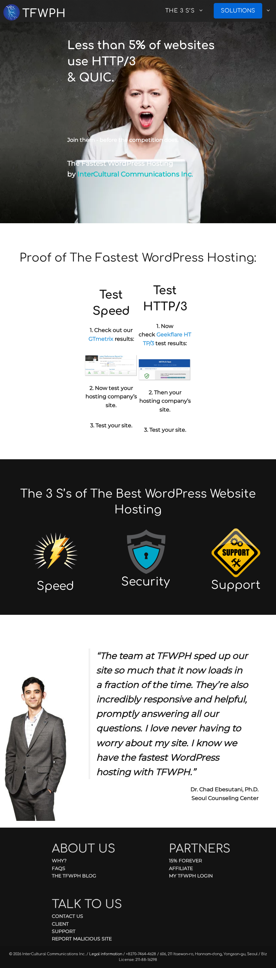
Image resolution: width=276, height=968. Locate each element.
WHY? (59, 861)
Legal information (105, 954)
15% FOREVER (185, 861)
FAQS (58, 868)
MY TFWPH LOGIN (191, 876)
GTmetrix (101, 339)
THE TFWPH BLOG (74, 876)
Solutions (238, 11)
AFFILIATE (181, 868)
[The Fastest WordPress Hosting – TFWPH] (38, 11)
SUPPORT (63, 931)
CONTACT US (67, 916)
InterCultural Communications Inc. (135, 174)
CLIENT (60, 924)
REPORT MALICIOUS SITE (82, 939)
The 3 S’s (180, 11)
